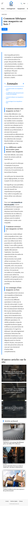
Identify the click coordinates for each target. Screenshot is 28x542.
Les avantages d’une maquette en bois (14, 102)
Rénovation (6, 440)
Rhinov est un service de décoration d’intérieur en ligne (14, 372)
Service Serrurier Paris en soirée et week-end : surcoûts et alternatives (13, 466)
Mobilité (5, 487)
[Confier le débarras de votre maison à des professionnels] (14, 478)
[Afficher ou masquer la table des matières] (21, 84)
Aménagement (14, 369)
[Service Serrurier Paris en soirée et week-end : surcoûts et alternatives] (14, 455)
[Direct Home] (11, 3)
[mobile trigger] (3, 3)
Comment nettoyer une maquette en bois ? (14, 97)
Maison (5, 464)
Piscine (14, 406)
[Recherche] (21, 3)
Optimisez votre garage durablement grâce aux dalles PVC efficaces (13, 443)
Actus (4, 29)
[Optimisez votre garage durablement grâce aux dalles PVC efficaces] (14, 431)
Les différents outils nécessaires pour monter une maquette (15, 93)
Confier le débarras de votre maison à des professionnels (13, 490)
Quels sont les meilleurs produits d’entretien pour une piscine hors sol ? (14, 408)
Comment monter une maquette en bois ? (14, 89)
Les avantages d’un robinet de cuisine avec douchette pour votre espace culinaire (14, 390)
